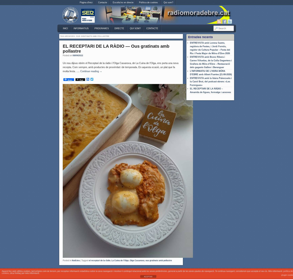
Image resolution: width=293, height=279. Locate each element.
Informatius (81, 28)
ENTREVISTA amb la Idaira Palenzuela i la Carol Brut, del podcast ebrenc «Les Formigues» (211, 81)
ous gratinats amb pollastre (158, 260)
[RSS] (219, 21)
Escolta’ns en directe (123, 2)
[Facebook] (224, 21)
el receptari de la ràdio (99, 260)
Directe (119, 28)
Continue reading (91, 71)
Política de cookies (148, 2)
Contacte (102, 2)
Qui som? (168, 2)
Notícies (76, 260)
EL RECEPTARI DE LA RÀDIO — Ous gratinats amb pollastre (116, 49)
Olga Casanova (137, 260)
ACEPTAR (148, 277)
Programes (101, 28)
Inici (65, 28)
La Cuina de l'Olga (120, 260)
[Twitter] (230, 21)
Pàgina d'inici (86, 2)
